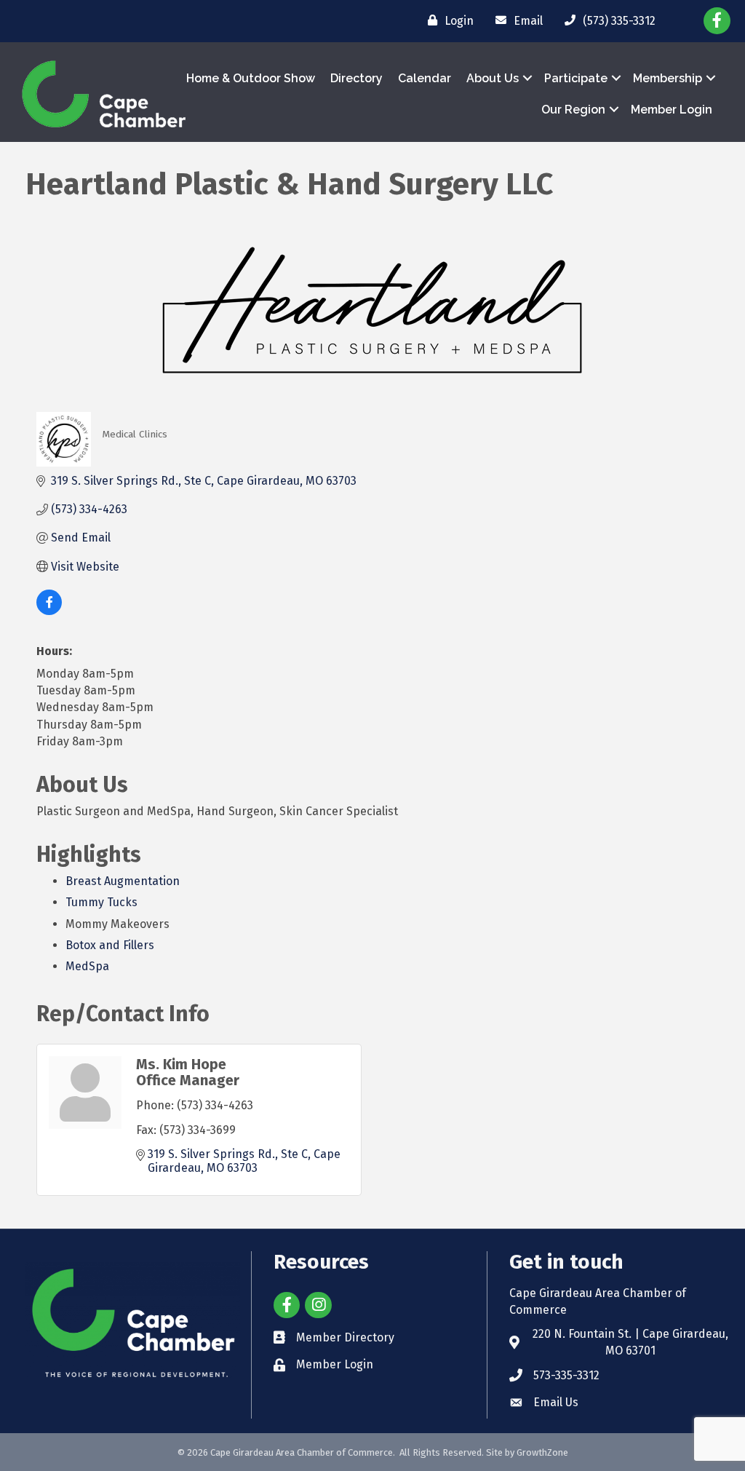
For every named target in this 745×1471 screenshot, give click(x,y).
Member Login (671, 109)
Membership (667, 78)
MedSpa (87, 966)
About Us (492, 78)
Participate (575, 78)
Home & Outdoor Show (250, 78)
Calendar (424, 78)
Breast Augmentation (122, 881)
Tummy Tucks (101, 902)
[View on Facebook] (49, 611)
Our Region (573, 109)
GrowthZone (542, 1452)
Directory (356, 78)
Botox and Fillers (109, 945)
